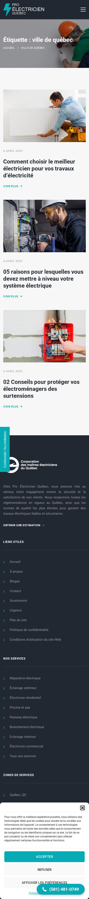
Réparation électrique (25, 678)
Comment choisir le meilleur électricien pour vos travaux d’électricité (39, 168)
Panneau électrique (23, 717)
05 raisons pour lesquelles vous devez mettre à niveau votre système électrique (43, 279)
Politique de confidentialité (29, 630)
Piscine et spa (20, 707)
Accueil (9, 47)
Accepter (44, 857)
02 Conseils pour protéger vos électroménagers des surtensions (41, 389)
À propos (16, 571)
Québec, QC (18, 795)
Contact (15, 591)
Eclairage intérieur (23, 737)
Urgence (16, 610)
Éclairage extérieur (23, 688)
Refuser (45, 870)
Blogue (15, 581)
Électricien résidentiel (25, 698)
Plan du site (18, 620)
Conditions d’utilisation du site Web (35, 640)
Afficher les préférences (44, 883)
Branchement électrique (27, 727)
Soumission (18, 601)
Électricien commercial (26, 746)
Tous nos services (23, 756)
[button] (82, 808)
